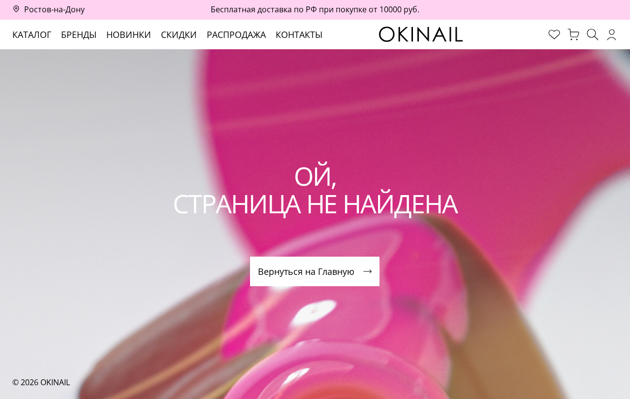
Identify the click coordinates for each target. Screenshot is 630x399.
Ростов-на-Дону (54, 9)
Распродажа (236, 34)
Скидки (179, 34)
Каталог (31, 34)
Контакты (299, 34)
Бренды (78, 34)
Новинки (128, 34)
